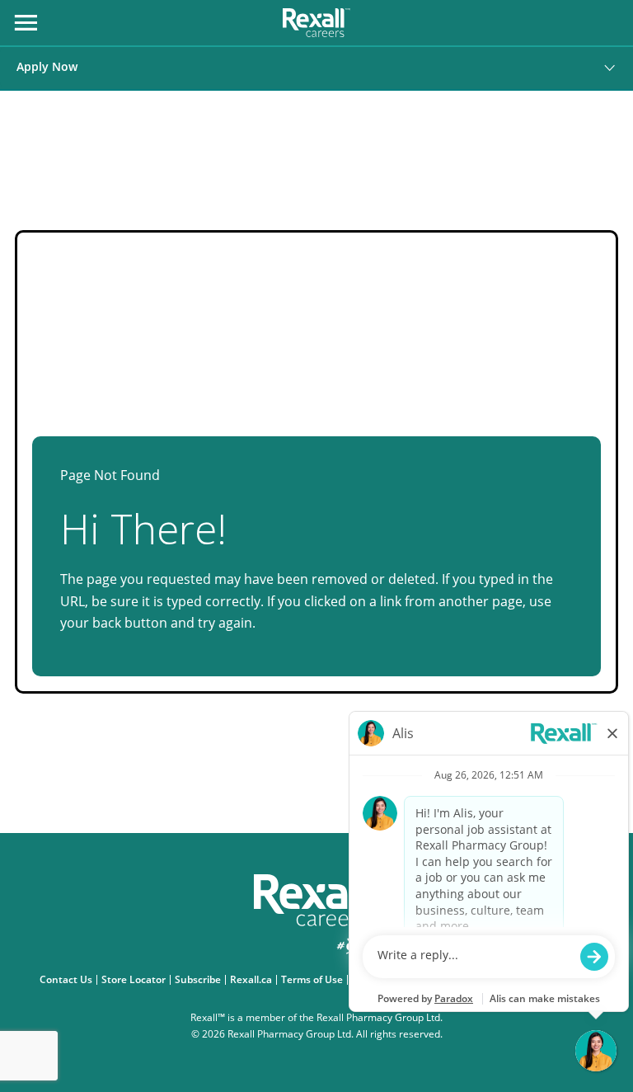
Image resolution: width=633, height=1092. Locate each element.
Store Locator (135, 980)
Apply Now (46, 66)
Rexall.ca (253, 980)
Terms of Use (314, 980)
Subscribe (200, 980)
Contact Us (68, 980)
